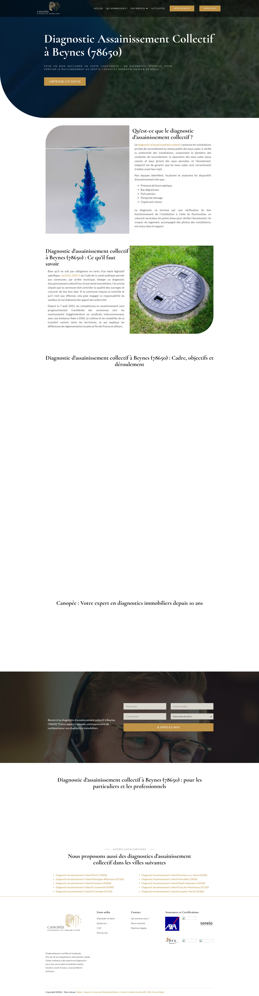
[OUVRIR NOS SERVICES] (147, 8)
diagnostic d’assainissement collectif (159, 144)
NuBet (79, 992)
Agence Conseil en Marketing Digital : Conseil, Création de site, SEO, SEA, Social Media (124, 992)
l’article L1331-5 (70, 275)
